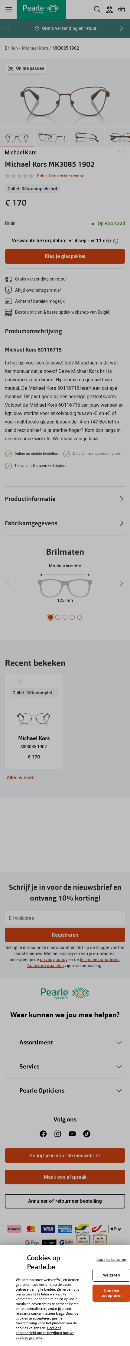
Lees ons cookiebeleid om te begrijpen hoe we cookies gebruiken (45, 1333)
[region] (65, 1295)
